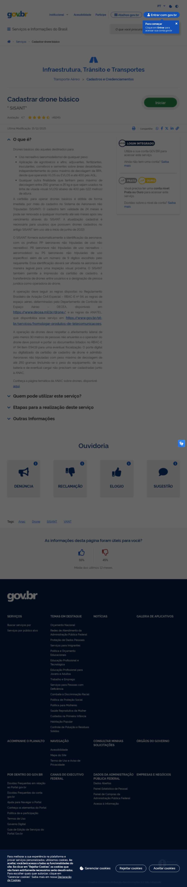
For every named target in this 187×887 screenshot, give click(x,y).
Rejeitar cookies (131, 868)
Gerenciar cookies (97, 868)
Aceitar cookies (164, 868)
